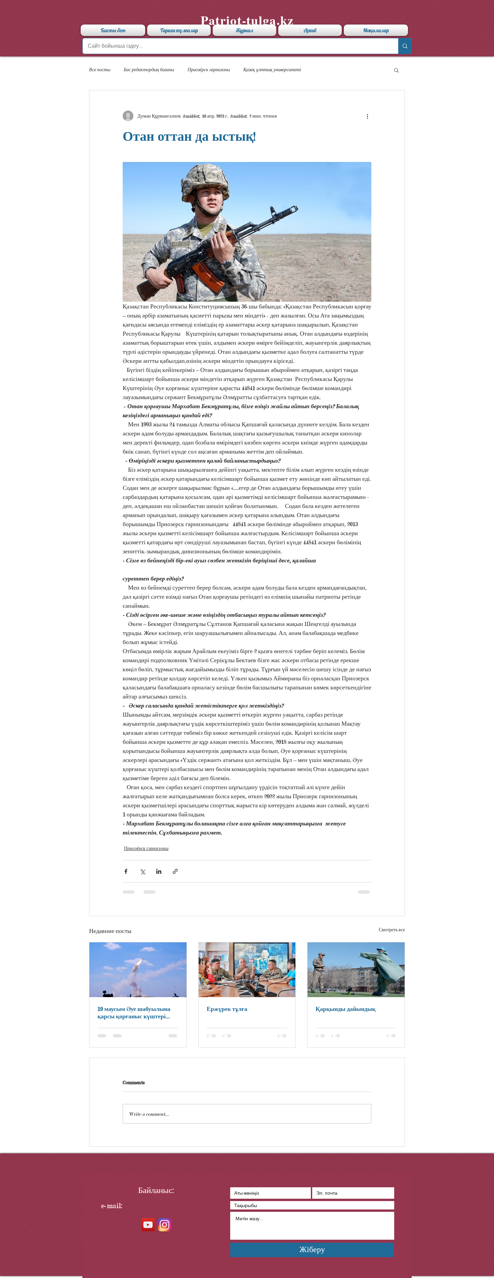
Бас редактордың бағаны (149, 69)
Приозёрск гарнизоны (209, 69)
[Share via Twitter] (142, 871)
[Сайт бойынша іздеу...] (404, 46)
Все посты (99, 69)
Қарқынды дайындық (345, 1008)
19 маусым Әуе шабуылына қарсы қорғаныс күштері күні (133, 1012)
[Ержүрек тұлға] (247, 969)
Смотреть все (392, 929)
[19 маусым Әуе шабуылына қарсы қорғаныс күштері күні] (138, 969)
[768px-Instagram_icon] (164, 1224)
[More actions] (367, 116)
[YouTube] (148, 1224)
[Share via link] (175, 871)
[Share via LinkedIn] (159, 871)
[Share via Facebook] (126, 871)
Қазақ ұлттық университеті (272, 69)
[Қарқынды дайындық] (356, 969)
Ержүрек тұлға (227, 1008)
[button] (396, 70)
